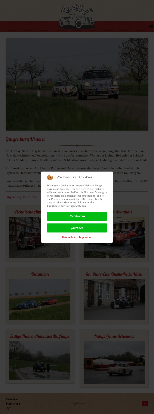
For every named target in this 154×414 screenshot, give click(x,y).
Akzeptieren (77, 216)
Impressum (85, 237)
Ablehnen (77, 228)
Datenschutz (69, 237)
